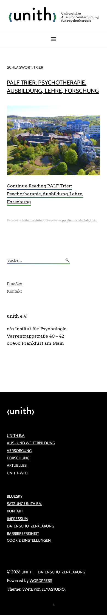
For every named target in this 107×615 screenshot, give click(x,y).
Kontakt (14, 291)
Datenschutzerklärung (30, 526)
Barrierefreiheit (23, 533)
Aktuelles (17, 465)
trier (93, 220)
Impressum (17, 518)
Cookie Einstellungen (29, 540)
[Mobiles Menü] (53, 39)
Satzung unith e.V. (24, 503)
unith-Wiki (17, 473)
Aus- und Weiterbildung (31, 442)
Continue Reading (45, 193)
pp (64, 220)
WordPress (41, 580)
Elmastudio (53, 589)
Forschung (18, 458)
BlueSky (14, 284)
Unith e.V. (16, 435)
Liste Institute (32, 220)
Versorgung (19, 450)
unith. (27, 572)
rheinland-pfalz (78, 220)
